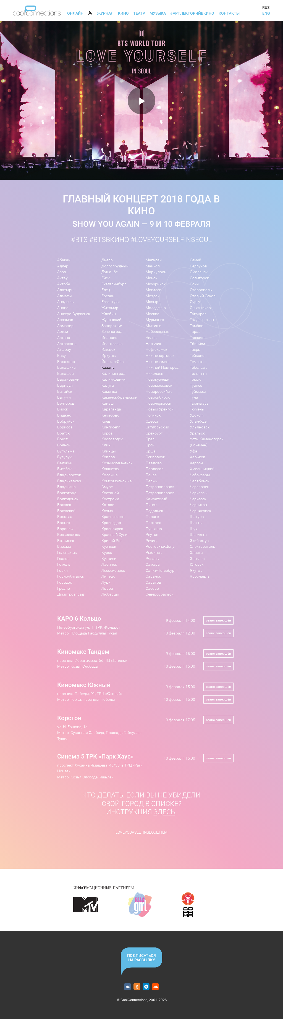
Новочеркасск (158, 403)
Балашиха (66, 367)
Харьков (197, 457)
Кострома (110, 499)
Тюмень (197, 409)
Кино (123, 13)
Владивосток (69, 475)
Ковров (108, 457)
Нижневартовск (160, 355)
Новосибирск (158, 397)
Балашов (65, 373)
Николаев (154, 373)
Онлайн (75, 13)
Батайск (64, 391)
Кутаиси (108, 558)
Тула (194, 397)
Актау (62, 278)
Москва (152, 314)
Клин (106, 445)
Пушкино (154, 528)
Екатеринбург (113, 284)
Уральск (197, 433)
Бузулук (64, 457)
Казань (108, 367)
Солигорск (199, 278)
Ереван (107, 296)
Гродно (63, 588)
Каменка (109, 391)
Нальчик (153, 343)
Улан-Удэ (198, 421)
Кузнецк (108, 546)
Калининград (113, 373)
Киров (107, 433)
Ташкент (197, 337)
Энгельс (197, 558)
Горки (62, 570)
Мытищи (153, 325)
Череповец (199, 487)
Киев (105, 421)
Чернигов (198, 504)
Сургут (196, 301)
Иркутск (108, 355)
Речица (152, 540)
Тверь (195, 349)
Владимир (66, 487)
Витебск (64, 469)
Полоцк (152, 516)
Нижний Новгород (162, 367)
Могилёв (153, 290)
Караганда (111, 409)
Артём (62, 331)
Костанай (110, 493)
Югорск (196, 564)
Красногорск (113, 516)
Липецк (108, 576)
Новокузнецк (157, 379)
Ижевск (108, 349)
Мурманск (155, 319)
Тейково (197, 355)
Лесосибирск (113, 570)
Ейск (105, 278)
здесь (164, 812)
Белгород (65, 403)
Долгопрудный (115, 266)
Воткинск (65, 540)
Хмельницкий (202, 469)
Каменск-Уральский (119, 397)
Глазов (63, 558)
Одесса (152, 421)
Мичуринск (156, 284)
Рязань (152, 558)
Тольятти (198, 373)
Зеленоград (111, 331)
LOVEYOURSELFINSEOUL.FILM (141, 832)
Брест (62, 439)
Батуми (64, 397)
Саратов (153, 582)
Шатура (197, 516)
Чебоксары (200, 475)
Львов (107, 588)
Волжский (66, 511)
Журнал (105, 13)
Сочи (194, 284)
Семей (195, 260)
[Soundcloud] (155, 987)
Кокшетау (110, 469)
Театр (139, 13)
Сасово (152, 588)
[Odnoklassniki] (137, 987)
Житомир (109, 308)
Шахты (196, 522)
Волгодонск (67, 499)
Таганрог (198, 314)
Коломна (109, 475)
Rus (265, 7)
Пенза (151, 475)
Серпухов (198, 266)
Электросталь (202, 546)
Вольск (63, 522)
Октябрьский (157, 427)
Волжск (64, 504)
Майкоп (153, 266)
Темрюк (197, 361)
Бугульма (66, 451)
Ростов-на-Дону (160, 546)
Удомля (197, 415)
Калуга (107, 385)
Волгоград (66, 493)
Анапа (63, 308)
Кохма (107, 511)
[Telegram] (146, 987)
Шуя (194, 528)
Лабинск (109, 564)
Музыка (158, 13)
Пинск (151, 504)
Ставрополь (201, 290)
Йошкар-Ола (112, 361)
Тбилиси (197, 343)
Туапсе (196, 385)
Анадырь (65, 301)
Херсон (196, 463)
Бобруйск (65, 421)
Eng (266, 13)
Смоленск (199, 272)
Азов (61, 272)
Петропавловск (160, 487)
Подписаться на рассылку (141, 957)
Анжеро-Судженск (73, 314)
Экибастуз (199, 540)
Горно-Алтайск (70, 576)
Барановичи (68, 379)
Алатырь (65, 290)
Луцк (105, 582)
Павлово (154, 463)
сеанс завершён (218, 620)
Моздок (152, 296)
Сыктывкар (200, 308)
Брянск (63, 445)
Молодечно (156, 308)
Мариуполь (156, 272)
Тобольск (198, 367)
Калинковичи (113, 379)
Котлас (107, 504)
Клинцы (108, 451)
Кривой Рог (111, 540)
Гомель (63, 564)
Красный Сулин (115, 534)
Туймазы (198, 391)
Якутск (196, 570)
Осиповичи (155, 457)
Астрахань (67, 343)
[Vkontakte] (128, 987)
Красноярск (112, 528)
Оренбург (154, 433)
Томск (195, 379)
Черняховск (200, 511)
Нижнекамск (157, 361)
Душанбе (109, 272)
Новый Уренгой (160, 409)
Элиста (196, 552)
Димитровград (70, 594)
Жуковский (111, 319)
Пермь (152, 481)
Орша (151, 451)
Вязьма (64, 546)
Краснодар (111, 522)
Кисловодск (112, 439)
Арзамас (65, 319)
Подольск (154, 511)
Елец (105, 290)
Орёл (150, 439)
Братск (63, 433)
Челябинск (199, 481)
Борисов (65, 427)
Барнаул (65, 385)
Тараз (195, 331)
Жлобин (108, 314)
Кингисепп (110, 427)
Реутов (152, 534)
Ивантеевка (112, 343)
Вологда (64, 516)
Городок (64, 582)
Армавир (65, 325)
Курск (106, 552)
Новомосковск (159, 385)
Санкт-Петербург (161, 570)
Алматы (64, 296)
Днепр (107, 260)
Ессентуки (110, 301)
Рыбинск (154, 552)
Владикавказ (69, 481)
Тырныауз (199, 403)
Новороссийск (159, 391)
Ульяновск (199, 427)
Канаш (107, 403)
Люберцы (110, 594)
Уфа (193, 451)
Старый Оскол (203, 296)
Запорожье (111, 325)
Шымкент (198, 534)
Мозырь (153, 301)
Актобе (63, 284)
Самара (153, 564)
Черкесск (198, 499)
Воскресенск (68, 534)
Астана (63, 337)
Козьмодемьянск (116, 463)
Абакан (63, 260)
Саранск (153, 576)
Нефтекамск (156, 349)
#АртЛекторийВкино (192, 13)
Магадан (154, 260)
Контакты (229, 13)
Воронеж (65, 528)
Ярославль (200, 576)
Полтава (153, 522)
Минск (151, 278)
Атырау (64, 349)
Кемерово (110, 415)
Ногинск (153, 415)
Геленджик (67, 552)
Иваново (109, 337)
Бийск (62, 409)
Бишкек (64, 415)
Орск (150, 445)
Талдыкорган (202, 319)
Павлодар (155, 469)
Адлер (62, 266)
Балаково (66, 361)
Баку (61, 355)
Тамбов (196, 325)
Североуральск (159, 594)
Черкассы (199, 493)
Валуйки (64, 463)
